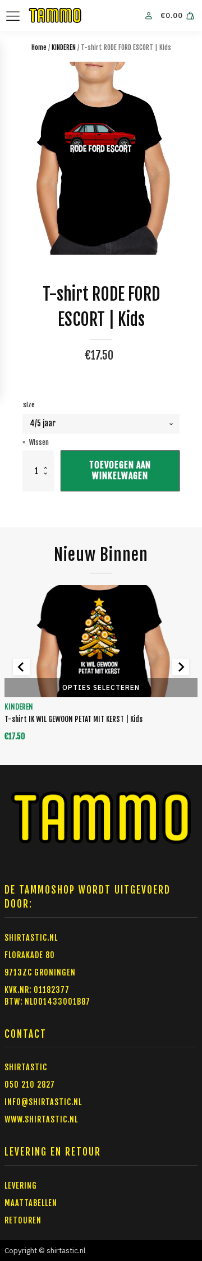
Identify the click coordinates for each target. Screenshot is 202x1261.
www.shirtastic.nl (41, 1119)
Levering (20, 1185)
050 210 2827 (29, 1084)
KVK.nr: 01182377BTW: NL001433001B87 (47, 995)
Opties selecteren (101, 687)
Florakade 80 (29, 955)
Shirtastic (25, 1067)
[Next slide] (180, 667)
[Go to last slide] (21, 667)
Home (39, 47)
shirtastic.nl (31, 937)
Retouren (23, 1220)
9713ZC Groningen (40, 972)
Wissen (39, 442)
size (29, 405)
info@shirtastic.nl (43, 1102)
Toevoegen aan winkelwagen (120, 470)
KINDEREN (64, 47)
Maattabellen (30, 1203)
